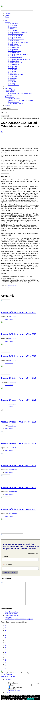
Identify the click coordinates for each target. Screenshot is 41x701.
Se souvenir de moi (16, 687)
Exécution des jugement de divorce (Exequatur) (19, 619)
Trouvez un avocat (6, 108)
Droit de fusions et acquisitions (17, 32)
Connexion (8, 13)
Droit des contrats (13, 47)
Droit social (11, 83)
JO (5, 86)
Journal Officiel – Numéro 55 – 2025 (18, 312)
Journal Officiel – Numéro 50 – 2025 (18, 400)
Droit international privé (15, 74)
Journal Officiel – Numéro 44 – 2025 (18, 509)
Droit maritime (12, 78)
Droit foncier (12, 73)
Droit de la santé (13, 44)
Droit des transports (14, 64)
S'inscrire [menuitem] (7, 692)
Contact (7, 17)
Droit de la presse (13, 40)
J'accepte (30, 699)
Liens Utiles (8, 95)
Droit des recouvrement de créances (19, 59)
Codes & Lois (9, 88)
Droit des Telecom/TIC (15, 63)
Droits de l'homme (13, 85)
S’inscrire (7, 15)
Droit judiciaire (12, 76)
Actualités (7, 288)
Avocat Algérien (7, 674)
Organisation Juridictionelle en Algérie (19, 93)
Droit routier (12, 81)
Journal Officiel (9, 319)
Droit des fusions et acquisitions (17, 54)
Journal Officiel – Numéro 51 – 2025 (18, 378)
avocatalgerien (12, 285)
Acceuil (7, 20)
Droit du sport (12, 68)
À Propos (7, 105)
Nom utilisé (7, 564)
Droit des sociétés (13, 61)
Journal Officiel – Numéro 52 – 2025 (18, 356)
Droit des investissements (16, 56)
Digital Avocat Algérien (15, 103)
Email (5, 556)
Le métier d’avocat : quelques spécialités (20, 100)
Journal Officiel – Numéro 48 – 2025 (18, 443)
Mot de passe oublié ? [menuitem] (14, 691)
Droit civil (11, 29)
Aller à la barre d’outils (8, 676)
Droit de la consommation (16, 39)
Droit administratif (13, 23)
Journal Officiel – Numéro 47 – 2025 (18, 465)
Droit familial (12, 71)
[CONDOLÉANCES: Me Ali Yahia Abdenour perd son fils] (8, 145)
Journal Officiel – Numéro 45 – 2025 (18, 487)
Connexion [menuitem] (8, 679)
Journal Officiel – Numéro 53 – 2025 (18, 334)
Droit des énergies (13, 49)
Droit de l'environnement (15, 34)
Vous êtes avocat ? (13, 102)
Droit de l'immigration (15, 35)
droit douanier (12, 66)
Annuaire (7, 22)
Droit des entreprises (14, 51)
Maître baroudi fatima (11, 613)
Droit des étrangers (14, 52)
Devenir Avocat (9, 97)
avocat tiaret (8, 617)
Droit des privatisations (15, 57)
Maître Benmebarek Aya (12, 615)
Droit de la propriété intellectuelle (18, 42)
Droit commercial (13, 30)
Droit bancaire (12, 27)
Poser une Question (10, 90)
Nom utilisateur (13, 683)
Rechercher (5, 116)
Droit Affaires (12, 25)
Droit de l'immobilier (14, 37)
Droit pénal (11, 80)
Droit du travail (13, 69)
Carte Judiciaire (9, 91)
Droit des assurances (14, 46)
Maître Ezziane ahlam (11, 612)
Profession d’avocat (14, 98)
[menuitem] (24, 681)
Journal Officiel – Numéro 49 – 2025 (18, 422)
